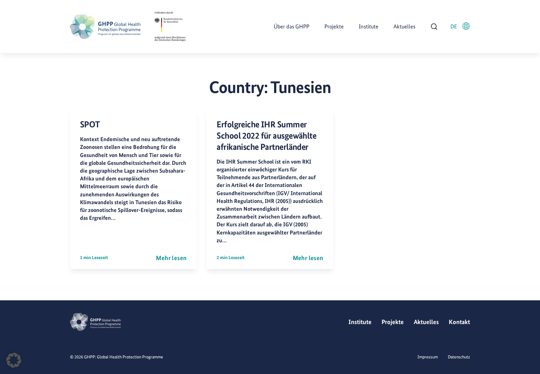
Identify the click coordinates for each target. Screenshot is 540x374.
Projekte (334, 26)
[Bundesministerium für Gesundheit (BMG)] (170, 27)
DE (453, 26)
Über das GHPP (291, 26)
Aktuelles (404, 26)
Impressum (428, 356)
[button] (14, 360)
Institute (368, 26)
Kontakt (459, 322)
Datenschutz (459, 356)
